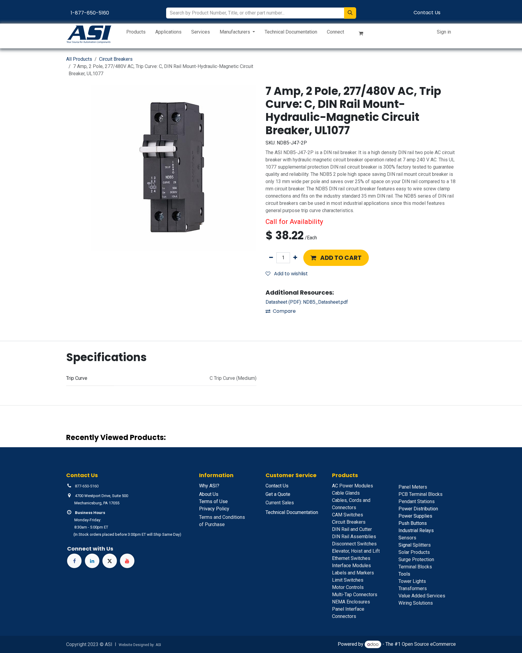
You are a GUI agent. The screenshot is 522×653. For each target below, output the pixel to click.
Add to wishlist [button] (290, 273)
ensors (407, 538)
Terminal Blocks (415, 567)
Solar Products (414, 552)
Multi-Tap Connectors (354, 594)
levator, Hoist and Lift (356, 551)
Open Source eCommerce (429, 644)
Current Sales (280, 503)
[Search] (350, 13)
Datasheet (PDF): (307, 302)
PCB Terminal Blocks (420, 494)
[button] (336, 258)
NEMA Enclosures (351, 602)
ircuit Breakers (349, 522)
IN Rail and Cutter (352, 529)
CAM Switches (347, 515)
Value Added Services (421, 596)
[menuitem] (135, 33)
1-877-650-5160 (90, 12)
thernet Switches (351, 558)
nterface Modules (351, 565)
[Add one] (295, 257)
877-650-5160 (86, 486)
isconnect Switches (354, 544)
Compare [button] (284, 311)
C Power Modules (352, 486)
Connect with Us (90, 548)
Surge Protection (416, 559)
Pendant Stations (416, 501)
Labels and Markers (353, 573)
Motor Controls (348, 587)
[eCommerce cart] (363, 34)
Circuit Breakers (116, 59)
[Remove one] (271, 257)
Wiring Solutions (415, 603)
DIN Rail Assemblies (354, 536)
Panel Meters (412, 487)
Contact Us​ (427, 12)
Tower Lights (412, 581)
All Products (79, 59)
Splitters (414, 545)
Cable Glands (346, 493)
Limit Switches (347, 580)
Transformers (412, 588)
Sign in (444, 32)
